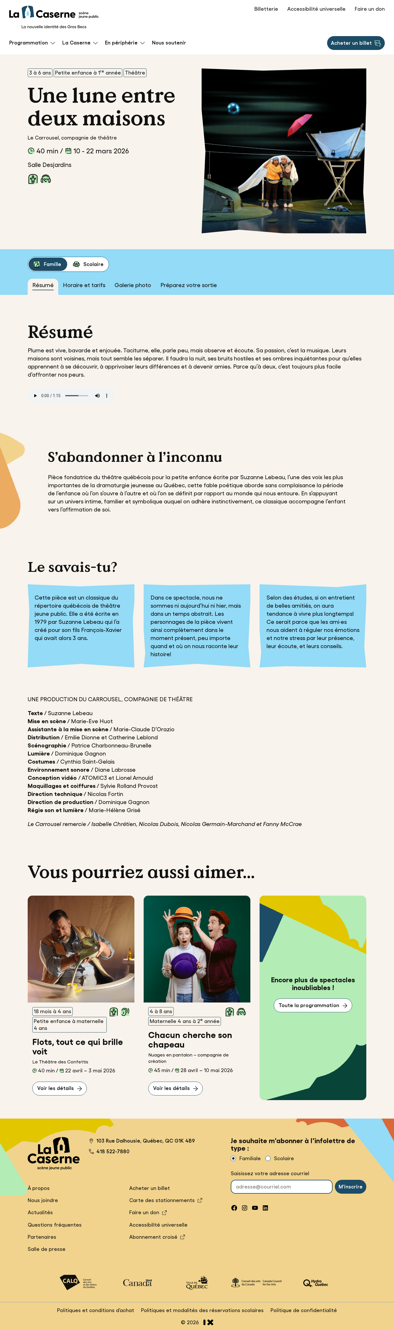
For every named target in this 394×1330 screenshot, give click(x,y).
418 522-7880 (113, 1151)
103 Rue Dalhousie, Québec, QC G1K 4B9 (142, 1141)
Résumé (43, 285)
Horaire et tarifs (84, 285)
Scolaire (93, 264)
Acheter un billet (351, 45)
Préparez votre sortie (188, 285)
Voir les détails (55, 1088)
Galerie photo (133, 285)
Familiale (250, 1158)
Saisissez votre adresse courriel (270, 1173)
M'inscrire (351, 1187)
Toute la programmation (309, 1005)
